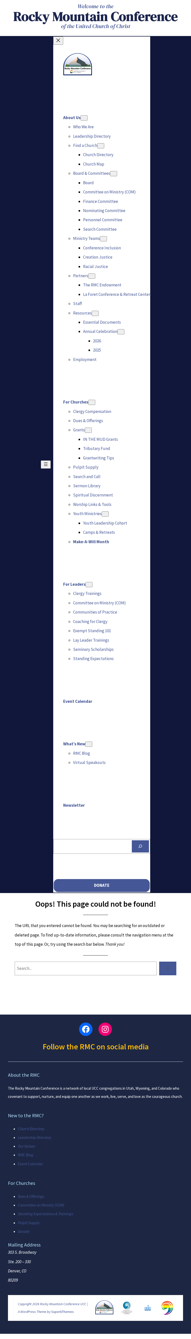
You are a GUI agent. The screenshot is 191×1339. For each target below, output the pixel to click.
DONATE (101, 885)
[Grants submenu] (88, 430)
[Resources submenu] (95, 313)
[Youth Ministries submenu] (105, 514)
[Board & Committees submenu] (113, 173)
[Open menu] (46, 464)
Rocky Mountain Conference (95, 16)
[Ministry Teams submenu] (103, 238)
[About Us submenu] (84, 118)
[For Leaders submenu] (89, 584)
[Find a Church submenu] (100, 145)
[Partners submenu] (91, 276)
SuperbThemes (62, 1311)
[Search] (140, 846)
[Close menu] (58, 41)
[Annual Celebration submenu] (120, 331)
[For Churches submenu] (91, 402)
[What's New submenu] (88, 744)
